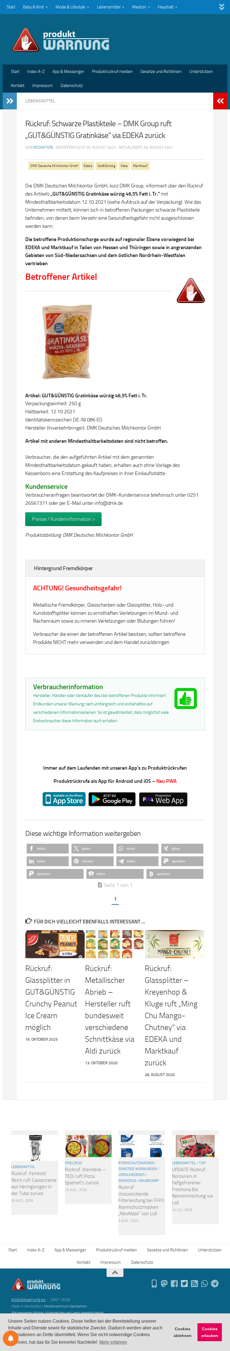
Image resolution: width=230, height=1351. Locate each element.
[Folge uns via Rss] (195, 1284)
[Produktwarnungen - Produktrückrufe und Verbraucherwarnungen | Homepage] (60, 39)
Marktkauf (140, 166)
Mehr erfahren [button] (113, 1342)
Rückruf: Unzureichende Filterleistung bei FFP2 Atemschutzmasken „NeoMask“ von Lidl (141, 1200)
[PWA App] (154, 1284)
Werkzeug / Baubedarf (138, 1180)
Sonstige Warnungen (137, 1169)
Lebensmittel (108, 7)
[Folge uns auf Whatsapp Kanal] (205, 1284)
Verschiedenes (131, 1175)
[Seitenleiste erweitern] (10, 101)
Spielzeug (73, 1163)
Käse (124, 166)
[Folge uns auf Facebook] (174, 1284)
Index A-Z (36, 71)
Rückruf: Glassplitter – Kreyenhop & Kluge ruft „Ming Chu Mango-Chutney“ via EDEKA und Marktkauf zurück (171, 1015)
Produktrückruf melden (112, 71)
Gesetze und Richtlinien (161, 71)
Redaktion (43, 147)
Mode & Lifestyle (70, 7)
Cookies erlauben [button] (209, 1332)
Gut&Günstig (106, 166)
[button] (48, 849)
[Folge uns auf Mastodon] (164, 1284)
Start (11, 7)
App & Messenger (68, 71)
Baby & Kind (33, 7)
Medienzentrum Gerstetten (65, 1306)
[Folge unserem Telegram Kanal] (215, 1284)
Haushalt (165, 7)
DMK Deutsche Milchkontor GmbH (54, 166)
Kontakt (17, 85)
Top (202, 1163)
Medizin (139, 7)
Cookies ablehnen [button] (183, 1332)
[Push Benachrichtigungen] (11, 1338)
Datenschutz (72, 85)
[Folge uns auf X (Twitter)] (184, 1284)
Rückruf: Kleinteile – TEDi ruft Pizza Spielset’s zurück (85, 1176)
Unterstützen (201, 71)
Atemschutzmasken (136, 1163)
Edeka (88, 166)
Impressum (42, 85)
